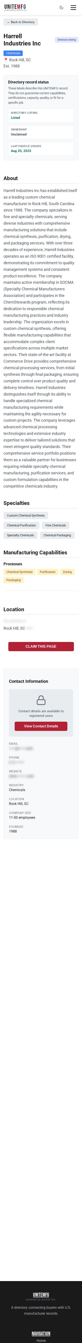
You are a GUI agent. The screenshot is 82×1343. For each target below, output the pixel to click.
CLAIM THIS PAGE (41, 646)
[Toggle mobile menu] (73, 7)
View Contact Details (41, 726)
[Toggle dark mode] (61, 7)
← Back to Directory (21, 22)
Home (41, 1341)
